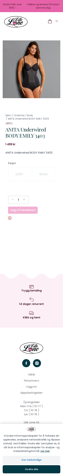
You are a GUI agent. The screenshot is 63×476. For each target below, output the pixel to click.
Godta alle (31, 469)
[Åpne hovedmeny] (57, 22)
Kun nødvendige (31, 460)
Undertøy (19, 115)
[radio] (19, 174)
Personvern (31, 381)
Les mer (45, 451)
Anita (8, 123)
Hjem (8, 115)
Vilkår (31, 374)
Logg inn (31, 387)
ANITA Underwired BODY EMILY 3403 (28, 118)
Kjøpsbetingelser (31, 393)
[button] (31, 69)
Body (30, 115)
